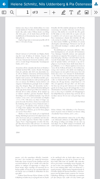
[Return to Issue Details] (4, 4)
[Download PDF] (96, 4)
